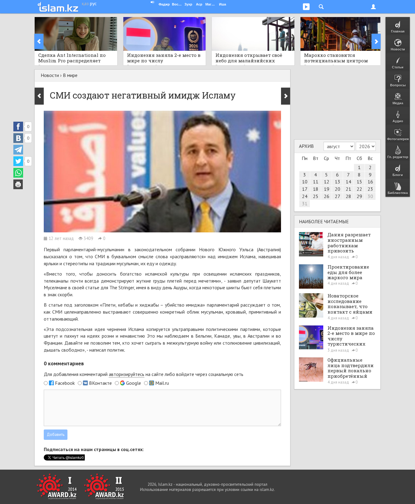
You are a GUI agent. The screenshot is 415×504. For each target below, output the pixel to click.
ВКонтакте (100, 383)
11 (315, 182)
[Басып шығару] (18, 184)
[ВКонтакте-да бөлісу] (18, 138)
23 (370, 189)
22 (359, 189)
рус (93, 3)
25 (315, 196)
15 (359, 182)
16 (370, 182)
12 (326, 182)
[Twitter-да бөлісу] (18, 161)
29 (359, 196)
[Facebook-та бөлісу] (18, 126)
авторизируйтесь (126, 374)
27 (337, 196)
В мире (70, 75)
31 (304, 203)
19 (326, 189)
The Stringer (121, 287)
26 (326, 196)
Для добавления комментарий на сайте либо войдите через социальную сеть (143, 374)
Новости (50, 75)
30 (370, 196)
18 (315, 189)
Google (133, 383)
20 (337, 189)
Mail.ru (162, 383)
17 (304, 189)
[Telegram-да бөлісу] (18, 150)
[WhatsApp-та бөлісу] (18, 173)
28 (348, 196)
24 (304, 196)
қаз (85, 3)
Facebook (65, 383)
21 (348, 189)
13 (337, 182)
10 (304, 182)
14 (348, 182)
